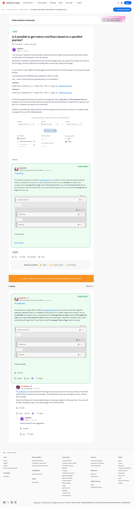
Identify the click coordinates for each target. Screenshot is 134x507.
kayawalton (22, 168)
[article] (50, 338)
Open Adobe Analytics (113, 20)
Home (3, 9)
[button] (122, 9)
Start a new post (65, 278)
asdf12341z (20, 48)
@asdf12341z (19, 173)
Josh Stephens (25, 386)
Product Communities (12, 9)
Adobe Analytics (24, 9)
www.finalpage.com (65, 86)
